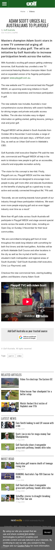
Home (22, 11)
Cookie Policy (23, 545)
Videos (32, 11)
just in (11, 355)
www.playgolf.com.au (20, 77)
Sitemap (22, 526)
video (19, 355)
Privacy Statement (34, 526)
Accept (47, 532)
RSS (15, 526)
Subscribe (8, 526)
